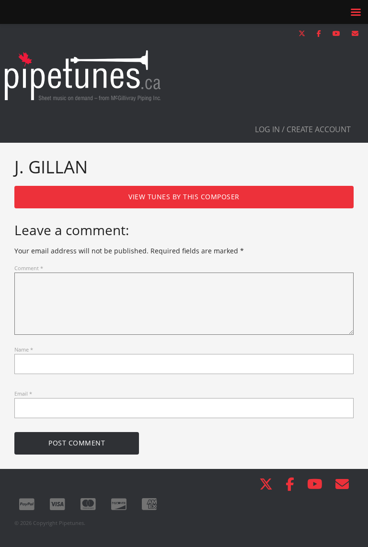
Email (23, 393)
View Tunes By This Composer (184, 196)
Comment (28, 268)
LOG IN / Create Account (303, 129)
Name (23, 349)
